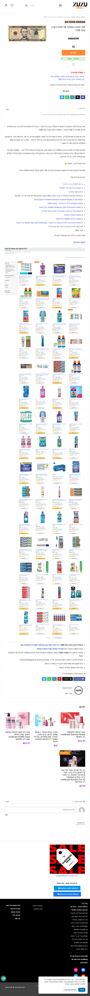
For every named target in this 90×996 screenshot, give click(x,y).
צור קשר (17, 918)
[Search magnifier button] (26, 5)
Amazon (72, 22)
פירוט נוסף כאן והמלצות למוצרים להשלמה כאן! (38, 645)
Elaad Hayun (67, 688)
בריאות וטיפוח (75, 17)
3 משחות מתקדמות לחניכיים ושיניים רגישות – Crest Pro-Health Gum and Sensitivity (49, 223)
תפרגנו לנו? (16, 915)
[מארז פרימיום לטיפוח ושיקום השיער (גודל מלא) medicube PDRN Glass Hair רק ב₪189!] (17, 714)
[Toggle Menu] (60, 5)
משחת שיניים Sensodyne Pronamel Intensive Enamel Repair (58, 200)
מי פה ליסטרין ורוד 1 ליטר (73, 184)
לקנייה (73, 52)
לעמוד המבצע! (79, 242)
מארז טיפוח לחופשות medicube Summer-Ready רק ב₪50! (73, 734)
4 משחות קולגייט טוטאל (73, 215)
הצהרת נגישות (15, 912)
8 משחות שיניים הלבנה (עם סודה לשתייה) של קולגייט (62, 211)
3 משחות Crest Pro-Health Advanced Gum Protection (61, 207)
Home (83, 17)
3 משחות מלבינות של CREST (71, 188)
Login (7, 801)
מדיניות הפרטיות (70, 990)
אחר (67, 22)
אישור (82, 990)
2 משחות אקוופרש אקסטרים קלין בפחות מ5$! (65, 196)
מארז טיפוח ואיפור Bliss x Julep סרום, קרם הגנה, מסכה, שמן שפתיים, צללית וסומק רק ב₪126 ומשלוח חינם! (46, 737)
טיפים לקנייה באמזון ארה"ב (72, 674)
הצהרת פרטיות (15, 909)
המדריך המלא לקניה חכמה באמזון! (50, 649)
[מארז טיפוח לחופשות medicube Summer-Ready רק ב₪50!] (72, 714)
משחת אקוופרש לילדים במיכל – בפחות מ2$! (65, 203)
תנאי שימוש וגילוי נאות (13, 905)
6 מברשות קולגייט (76, 192)
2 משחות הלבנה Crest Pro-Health (69, 219)
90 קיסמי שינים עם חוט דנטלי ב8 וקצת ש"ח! (65, 227)
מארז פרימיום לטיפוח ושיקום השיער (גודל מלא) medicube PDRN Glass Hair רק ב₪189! (18, 735)
